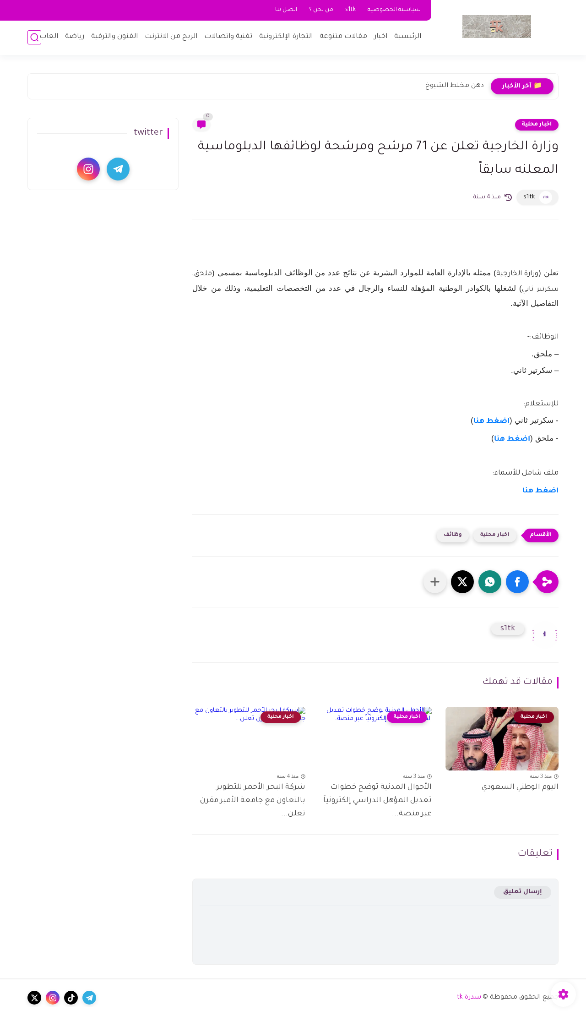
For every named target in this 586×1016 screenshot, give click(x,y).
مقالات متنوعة (343, 37)
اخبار (380, 37)
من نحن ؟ (321, 10)
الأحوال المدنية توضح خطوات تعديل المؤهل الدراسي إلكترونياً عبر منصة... (377, 800)
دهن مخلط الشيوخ (454, 86)
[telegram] (118, 169)
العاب (48, 37)
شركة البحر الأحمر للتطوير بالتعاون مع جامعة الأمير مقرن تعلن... (252, 800)
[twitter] (34, 998)
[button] (517, 581)
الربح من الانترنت (171, 37)
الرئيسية (407, 37)
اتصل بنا (286, 10)
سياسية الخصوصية (394, 10)
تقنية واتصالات (228, 37)
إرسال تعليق (522, 892)
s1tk (350, 10)
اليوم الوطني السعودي (520, 787)
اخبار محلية (537, 124)
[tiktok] (71, 998)
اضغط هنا (491, 422)
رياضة (74, 37)
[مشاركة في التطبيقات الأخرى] (434, 581)
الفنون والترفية (114, 37)
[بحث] (34, 37)
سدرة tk (469, 997)
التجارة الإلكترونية (286, 37)
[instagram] (88, 169)
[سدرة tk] (496, 26)
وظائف (453, 535)
